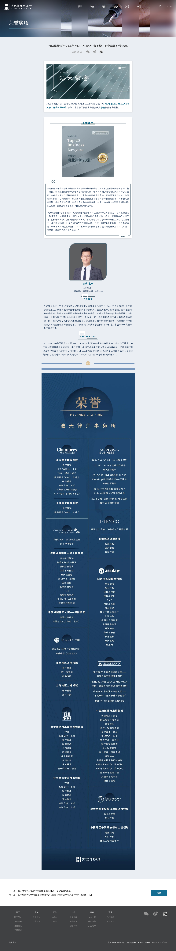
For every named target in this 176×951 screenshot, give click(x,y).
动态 (115, 6)
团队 (104, 6)
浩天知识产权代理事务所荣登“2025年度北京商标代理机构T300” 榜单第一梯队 (55, 895)
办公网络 (110, 917)
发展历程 (18, 921)
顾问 (55, 921)
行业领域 (36, 921)
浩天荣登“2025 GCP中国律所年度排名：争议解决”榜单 (44, 891)
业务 (92, 6)
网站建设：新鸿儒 (159, 943)
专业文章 (92, 917)
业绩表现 (73, 926)
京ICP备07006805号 (116, 943)
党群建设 (18, 930)
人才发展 (110, 921)
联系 (139, 6)
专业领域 (36, 917)
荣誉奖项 (73, 921)
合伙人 (55, 917)
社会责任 (18, 926)
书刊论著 (92, 921)
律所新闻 (73, 917)
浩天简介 (18, 917)
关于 (80, 6)
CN (167, 6)
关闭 (159, 893)
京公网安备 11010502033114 (138, 943)
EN (171, 6)
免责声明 (12, 943)
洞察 (127, 6)
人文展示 (92, 926)
